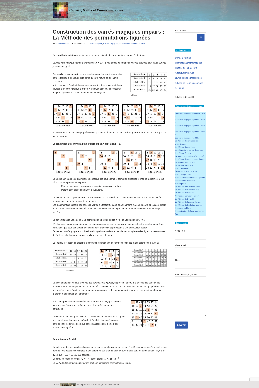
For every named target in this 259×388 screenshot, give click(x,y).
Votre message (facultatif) (187, 275)
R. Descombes (62, 43)
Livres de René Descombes (188, 78)
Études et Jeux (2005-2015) (186, 171)
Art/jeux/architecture (184, 73)
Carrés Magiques (110, 43)
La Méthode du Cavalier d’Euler (187, 187)
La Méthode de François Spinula (187, 202)
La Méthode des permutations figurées (190, 159)
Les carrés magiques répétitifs (187, 138)
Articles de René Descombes (189, 83)
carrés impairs (96, 43)
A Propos (179, 88)
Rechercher (180, 30)
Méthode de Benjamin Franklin (187, 196)
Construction (124, 43)
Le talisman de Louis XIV (185, 162)
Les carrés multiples (183, 208)
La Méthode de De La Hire (185, 199)
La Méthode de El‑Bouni (184, 193)
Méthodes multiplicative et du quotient (190, 178)
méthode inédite (138, 43)
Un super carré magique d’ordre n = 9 (189, 156)
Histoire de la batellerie (186, 68)
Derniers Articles (183, 58)
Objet (177, 260)
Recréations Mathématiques (188, 63)
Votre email (180, 245)
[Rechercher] (201, 37)
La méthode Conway (183, 153)
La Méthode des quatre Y (185, 165)
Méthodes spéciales (183, 174)
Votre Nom (180, 231)
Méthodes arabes (182, 168)
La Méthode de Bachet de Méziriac (188, 205)
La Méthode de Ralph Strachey (187, 190)
